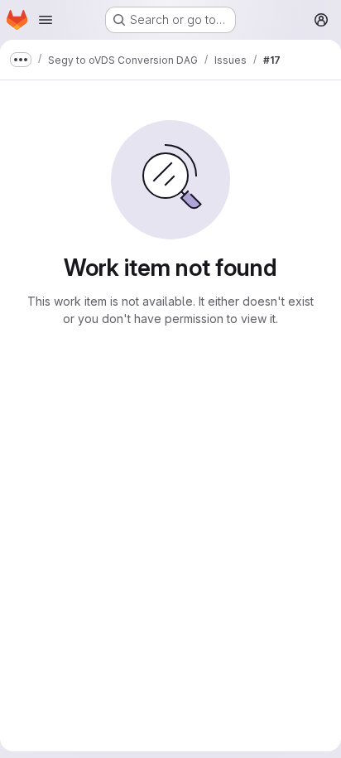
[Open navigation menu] (45, 20)
